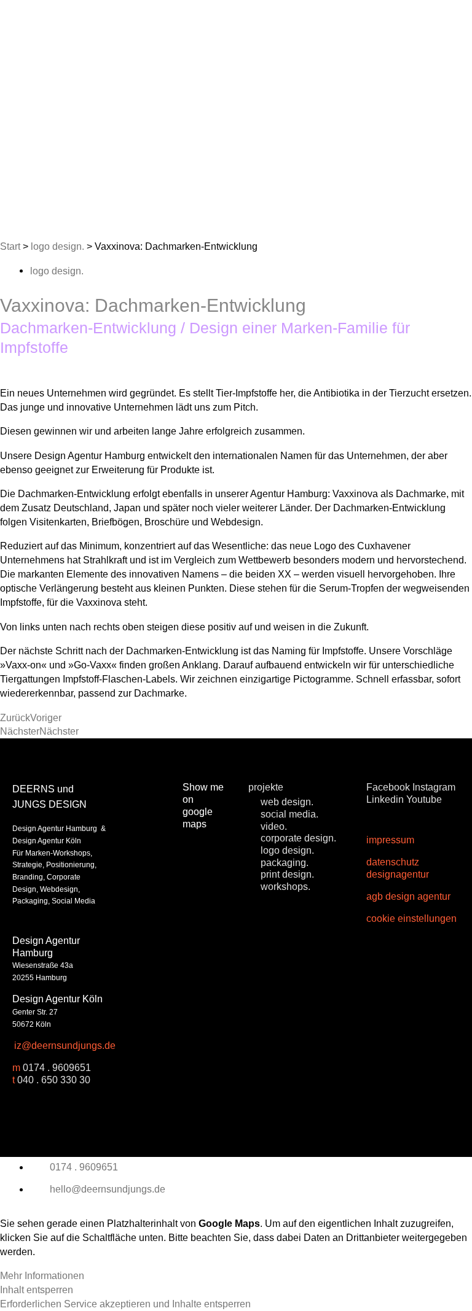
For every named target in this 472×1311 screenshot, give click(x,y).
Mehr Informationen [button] (42, 1275)
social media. (289, 813)
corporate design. (298, 837)
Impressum (390, 839)
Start (10, 246)
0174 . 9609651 (57, 1067)
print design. (287, 874)
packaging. (285, 862)
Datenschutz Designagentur (397, 868)
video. (274, 826)
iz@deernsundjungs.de (65, 1045)
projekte (265, 786)
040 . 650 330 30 (53, 1079)
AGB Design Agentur (408, 896)
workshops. (285, 886)
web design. (287, 801)
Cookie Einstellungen (411, 918)
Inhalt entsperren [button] (36, 1289)
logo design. (57, 246)
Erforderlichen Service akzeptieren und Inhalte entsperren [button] (125, 1303)
